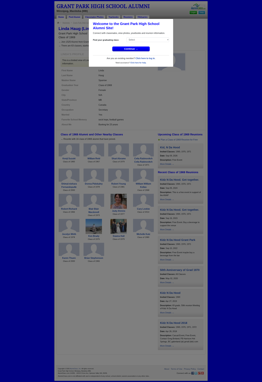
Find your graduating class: (106, 40)
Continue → (131, 48)
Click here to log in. (145, 58)
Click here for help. (138, 63)
